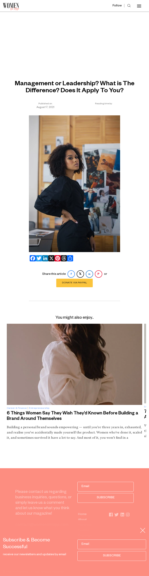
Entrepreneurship (39, 408)
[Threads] (63, 258)
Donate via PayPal (74, 283)
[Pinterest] (57, 258)
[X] (51, 258)
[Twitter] (38, 258)
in (89, 274)
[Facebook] (32, 258)
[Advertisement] (74, 41)
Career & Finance (17, 408)
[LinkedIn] (44, 258)
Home (82, 514)
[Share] (69, 258)
